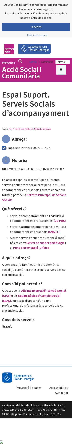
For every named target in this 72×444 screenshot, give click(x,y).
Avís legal (61, 393)
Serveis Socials (42, 128)
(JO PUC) (60, 221)
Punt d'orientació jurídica (31, 248)
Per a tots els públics (21, 128)
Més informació (37, 35)
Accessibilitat (58, 388)
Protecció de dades (28, 388)
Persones (8, 63)
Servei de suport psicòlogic (45, 243)
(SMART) (54, 232)
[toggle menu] (61, 69)
